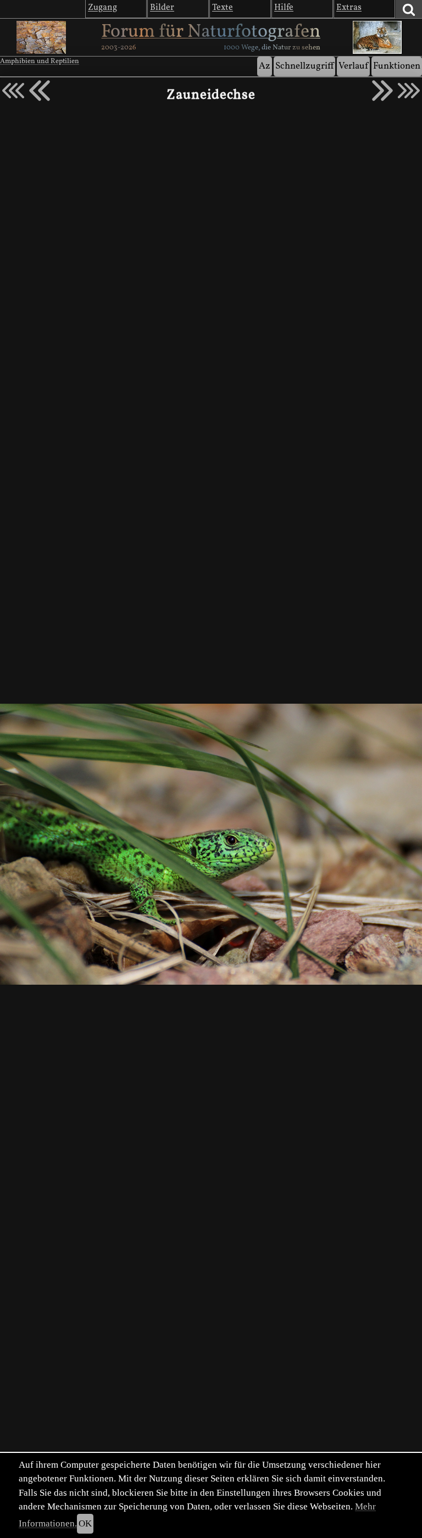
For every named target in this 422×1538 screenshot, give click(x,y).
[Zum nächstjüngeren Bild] (13, 90)
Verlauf (353, 66)
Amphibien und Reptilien (39, 61)
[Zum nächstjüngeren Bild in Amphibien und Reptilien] (39, 90)
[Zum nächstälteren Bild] (409, 90)
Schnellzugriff (304, 66)
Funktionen (396, 66)
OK (85, 1523)
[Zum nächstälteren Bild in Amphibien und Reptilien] (382, 90)
